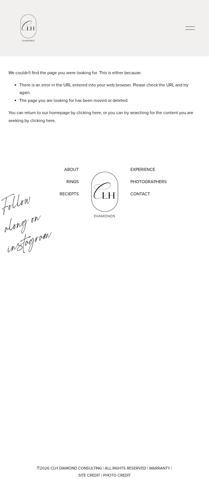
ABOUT (71, 169)
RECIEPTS (69, 194)
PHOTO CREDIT (117, 475)
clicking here (88, 112)
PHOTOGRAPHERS (148, 181)
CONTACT (140, 194)
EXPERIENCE (142, 169)
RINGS (72, 181)
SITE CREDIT (89, 475)
